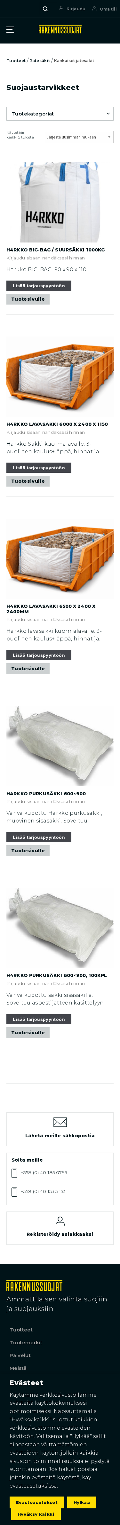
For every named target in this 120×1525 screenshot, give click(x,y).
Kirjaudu (76, 8)
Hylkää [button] (82, 1502)
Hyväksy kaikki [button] (36, 1514)
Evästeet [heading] (26, 1383)
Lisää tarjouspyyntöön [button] (39, 285)
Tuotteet (16, 60)
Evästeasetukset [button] (37, 1502)
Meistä (18, 1368)
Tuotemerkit (26, 1342)
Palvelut (20, 1355)
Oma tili (108, 9)
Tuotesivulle (28, 299)
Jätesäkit (40, 60)
